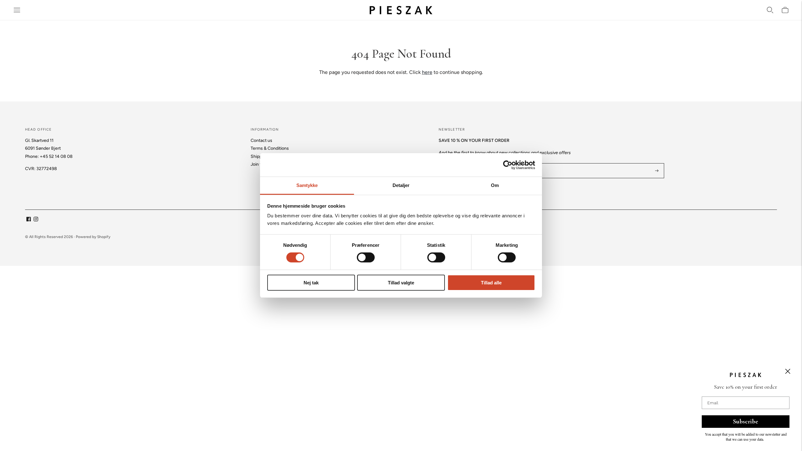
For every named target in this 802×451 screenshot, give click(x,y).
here (427, 72)
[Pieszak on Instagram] (36, 220)
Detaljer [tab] (401, 185)
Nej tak (311, 282)
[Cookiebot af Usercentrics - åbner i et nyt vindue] (507, 164)
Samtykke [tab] (307, 185)
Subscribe (745, 421)
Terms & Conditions (270, 148)
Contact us (261, 140)
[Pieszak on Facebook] (28, 220)
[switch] (366, 257)
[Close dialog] (787, 371)
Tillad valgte (401, 282)
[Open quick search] (770, 10)
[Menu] (17, 10)
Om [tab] (495, 185)
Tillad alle (491, 282)
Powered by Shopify (93, 237)
